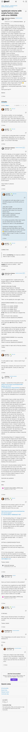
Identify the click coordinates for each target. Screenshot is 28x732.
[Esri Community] (7, 1)
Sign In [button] (14, 679)
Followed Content (5, 692)
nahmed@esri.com (6, 558)
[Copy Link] (24, 21)
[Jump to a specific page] (25, 105)
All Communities (4, 688)
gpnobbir (7, 108)
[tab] (4, 101)
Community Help (5, 694)
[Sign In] (26, 1)
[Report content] (26, 11)
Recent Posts (4, 690)
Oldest (7, 105)
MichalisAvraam (8, 575)
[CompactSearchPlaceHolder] (23, 1)
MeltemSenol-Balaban (10, 18)
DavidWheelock (8, 630)
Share (3, 96)
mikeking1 (7, 376)
